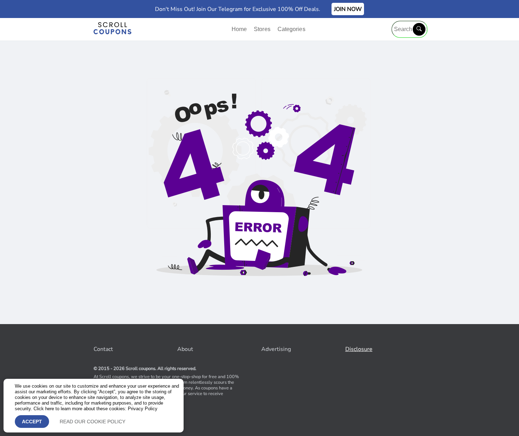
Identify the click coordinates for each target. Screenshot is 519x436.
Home (240, 29)
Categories (291, 29)
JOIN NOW (348, 9)
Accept (32, 421)
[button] (419, 29)
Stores (263, 29)
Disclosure (358, 349)
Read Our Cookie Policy (92, 421)
